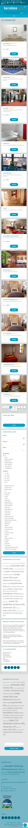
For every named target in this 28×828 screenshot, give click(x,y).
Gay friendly (7, 500)
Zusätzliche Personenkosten (11, 549)
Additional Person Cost (9, 485)
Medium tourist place (9, 516)
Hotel (6, 457)
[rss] (9, 817)
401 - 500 (7, 480)
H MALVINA (9, 77)
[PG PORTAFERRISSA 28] (14, 289)
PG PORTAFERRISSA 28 (13, 299)
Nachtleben (7, 523)
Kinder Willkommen (9, 509)
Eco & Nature (7, 493)
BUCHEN (14, 53)
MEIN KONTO (3, 2)
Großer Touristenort (9, 503)
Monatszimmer (8, 461)
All (5, 455)
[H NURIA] (14, 97)
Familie (6, 496)
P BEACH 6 (6, 143)
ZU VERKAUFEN (8, 468)
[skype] (18, 667)
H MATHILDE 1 (9, 173)
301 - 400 (7, 478)
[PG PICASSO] (14, 259)
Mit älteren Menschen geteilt (11, 520)
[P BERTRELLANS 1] (14, 353)
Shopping (7, 534)
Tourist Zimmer (8, 466)
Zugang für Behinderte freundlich (11, 547)
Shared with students (9, 532)
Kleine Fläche (7, 511)
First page (5, 407)
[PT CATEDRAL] (14, 322)
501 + (6, 482)
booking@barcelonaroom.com (9, 790)
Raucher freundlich (8, 527)
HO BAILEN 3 (9, 43)
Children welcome (8, 489)
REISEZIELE (13, 822)
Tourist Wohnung (8, 464)
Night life (6, 525)
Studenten (7, 540)
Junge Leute (7, 507)
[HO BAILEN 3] (14, 33)
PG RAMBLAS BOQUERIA (13, 236)
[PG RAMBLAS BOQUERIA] (14, 226)
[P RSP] (14, 197)
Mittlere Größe (8, 521)
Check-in (5, 435)
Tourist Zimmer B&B (7, 656)
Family (6, 498)
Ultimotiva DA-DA (14, 826)
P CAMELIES (8, 394)
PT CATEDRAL (10, 333)
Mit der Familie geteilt (9, 518)
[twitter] (8, 667)
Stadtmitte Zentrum (9, 538)
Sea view (7, 531)
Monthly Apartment (9, 462)
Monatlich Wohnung (9, 459)
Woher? (4, 447)
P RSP (5, 208)
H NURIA (8, 108)
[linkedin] (11, 667)
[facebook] (5, 667)
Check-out (5, 441)
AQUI (22, 13)
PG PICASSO (9, 270)
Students (6, 541)
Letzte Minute (7, 514)
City (5, 491)
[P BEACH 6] (14, 132)
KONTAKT (19, 822)
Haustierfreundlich (8, 505)
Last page (14, 409)
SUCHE (7, 822)
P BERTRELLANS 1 (11, 364)
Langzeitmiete (8, 512)
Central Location (8, 487)
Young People (7, 545)
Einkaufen (7, 494)
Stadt (6, 536)
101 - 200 (7, 475)
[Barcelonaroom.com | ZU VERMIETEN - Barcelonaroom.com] (14, 8)
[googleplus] (15, 667)
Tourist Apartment (6, 655)
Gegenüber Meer (8, 502)
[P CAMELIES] (14, 383)
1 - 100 (6, 473)
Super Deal (7, 543)
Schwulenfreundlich (9, 529)
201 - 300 (7, 476)
